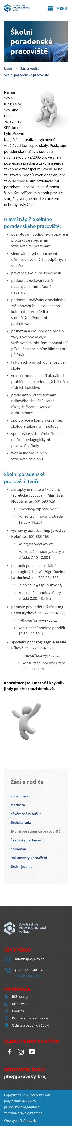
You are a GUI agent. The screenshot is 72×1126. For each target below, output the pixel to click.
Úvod (8, 68)
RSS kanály (20, 996)
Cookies (18, 1011)
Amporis (29, 1120)
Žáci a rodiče (29, 68)
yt (14, 1120)
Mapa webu (20, 1004)
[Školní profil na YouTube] (32, 1056)
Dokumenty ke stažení (28, 857)
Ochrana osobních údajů (30, 1025)
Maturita (17, 805)
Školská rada (20, 822)
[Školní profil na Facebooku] (9, 1056)
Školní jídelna (21, 866)
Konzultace (19, 796)
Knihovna (18, 849)
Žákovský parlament (27, 840)
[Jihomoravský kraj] (25, 1077)
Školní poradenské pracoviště (26, 75)
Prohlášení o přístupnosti (31, 1018)
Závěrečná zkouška (26, 813)
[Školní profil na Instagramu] (20, 1056)
